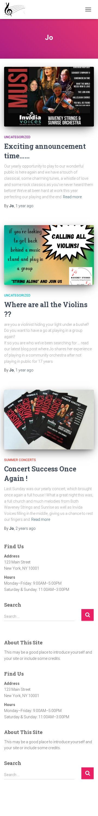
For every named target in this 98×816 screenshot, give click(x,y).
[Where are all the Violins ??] (49, 255)
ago (24, 206)
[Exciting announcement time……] (49, 97)
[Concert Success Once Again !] (49, 419)
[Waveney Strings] (16, 9)
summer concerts (20, 460)
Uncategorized (17, 137)
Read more (72, 197)
